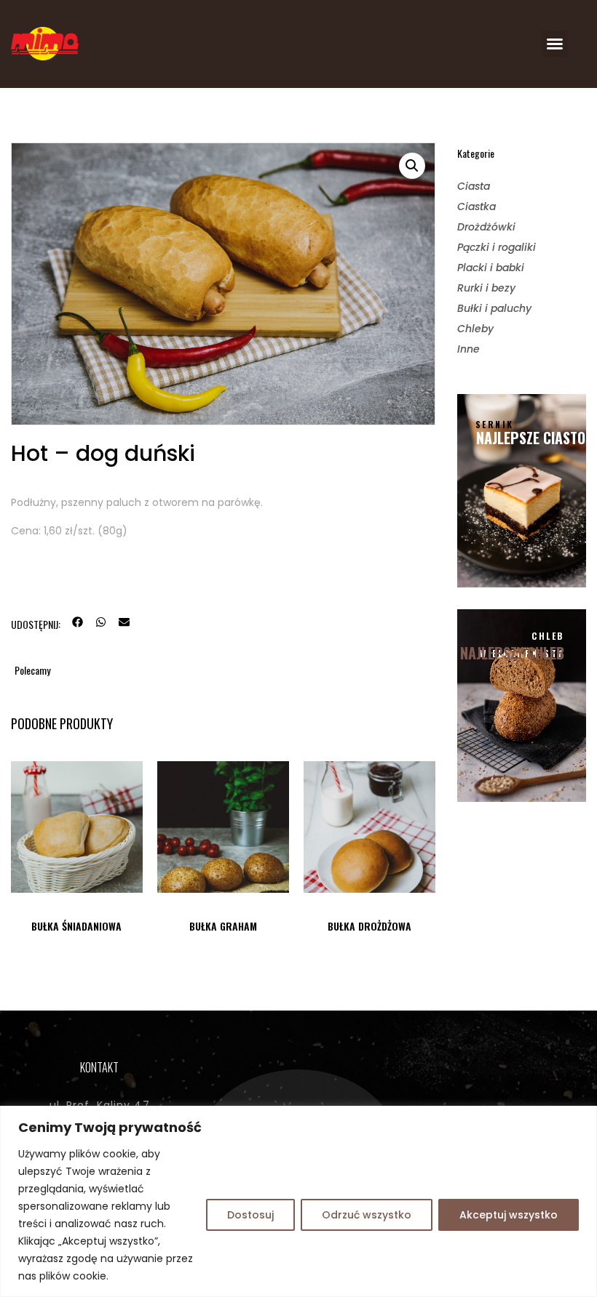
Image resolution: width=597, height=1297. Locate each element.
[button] (555, 44)
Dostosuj (250, 1215)
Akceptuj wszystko (508, 1215)
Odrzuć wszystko (366, 1215)
